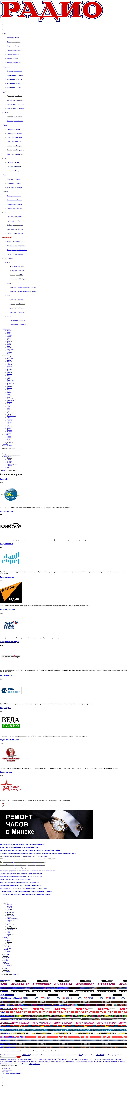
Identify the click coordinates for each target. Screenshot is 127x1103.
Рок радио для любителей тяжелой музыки (109, 1061)
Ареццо (9, 360)
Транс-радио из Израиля (14, 141)
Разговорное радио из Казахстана (17, 250)
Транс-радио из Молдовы (14, 146)
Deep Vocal (4, 1040)
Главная (2, 470)
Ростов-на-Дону (11, 412)
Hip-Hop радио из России (14, 216)
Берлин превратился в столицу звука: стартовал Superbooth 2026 (20, 885)
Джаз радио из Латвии (17, 308)
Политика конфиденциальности (12, 1073)
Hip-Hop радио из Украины (15, 221)
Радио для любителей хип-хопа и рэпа (84, 1059)
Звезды (9, 436)
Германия (9, 335)
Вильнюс (9, 371)
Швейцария (10, 353)
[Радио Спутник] (11, 602)
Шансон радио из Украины (15, 121)
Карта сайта (6, 1068)
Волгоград (9, 374)
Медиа (8, 439)
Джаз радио (10, 1059)
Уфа (8, 425)
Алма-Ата (9, 357)
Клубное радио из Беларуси (15, 79)
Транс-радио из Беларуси (14, 137)
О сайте (5, 444)
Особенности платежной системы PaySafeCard (17, 1019)
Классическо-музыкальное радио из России (23, 287)
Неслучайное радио (7, 1047)
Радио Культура (7, 609)
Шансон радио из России (14, 116)
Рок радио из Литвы (13, 54)
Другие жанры (8, 258)
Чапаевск (9, 430)
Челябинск (9, 431)
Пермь (8, 409)
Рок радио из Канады (13, 58)
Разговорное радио (34, 1061)
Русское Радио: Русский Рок (10, 998)
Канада (9, 343)
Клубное (9, 1055)
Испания (9, 338)
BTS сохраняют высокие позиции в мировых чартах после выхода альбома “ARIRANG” (28, 859)
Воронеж (9, 375)
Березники (9, 366)
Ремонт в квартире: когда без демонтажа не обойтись (15, 879)
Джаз (8, 295)
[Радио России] (11, 569)
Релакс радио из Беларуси (14, 204)
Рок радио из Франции (13, 62)
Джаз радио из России (16, 299)
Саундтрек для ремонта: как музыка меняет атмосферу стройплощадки (21, 873)
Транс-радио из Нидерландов (15, 150)
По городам (6, 355)
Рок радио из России (13, 37)
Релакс (5, 191)
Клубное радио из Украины (15, 75)
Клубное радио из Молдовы (15, 83)
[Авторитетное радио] (11, 667)
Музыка (9, 440)
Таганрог (9, 420)
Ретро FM (16, 974)
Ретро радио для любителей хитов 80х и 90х (80, 1061)
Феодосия (9, 426)
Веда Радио (5, 707)
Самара (9, 414)
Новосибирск (10, 400)
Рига (8, 411)
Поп (4, 158)
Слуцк (8, 417)
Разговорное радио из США (15, 254)
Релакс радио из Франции (14, 208)
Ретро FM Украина (7, 1023)
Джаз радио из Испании (17, 312)
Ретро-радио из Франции (14, 187)
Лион (8, 391)
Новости (6, 434)
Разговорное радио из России (15, 241)
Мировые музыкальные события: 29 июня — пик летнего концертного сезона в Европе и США (30, 850)
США (8, 350)
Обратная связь (7, 445)
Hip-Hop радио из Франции (15, 233)
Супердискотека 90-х (8, 1033)
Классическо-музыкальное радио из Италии (23, 291)
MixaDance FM (5, 991)
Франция (9, 352)
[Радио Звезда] (11, 797)
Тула (8, 423)
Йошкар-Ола (10, 380)
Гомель (9, 377)
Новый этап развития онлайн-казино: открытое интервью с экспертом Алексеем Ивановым (34, 1005)
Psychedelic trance (6, 1016)
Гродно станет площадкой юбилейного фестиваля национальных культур (23, 862)
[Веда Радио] (11, 733)
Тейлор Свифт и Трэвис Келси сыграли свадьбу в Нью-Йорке (19, 847)
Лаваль (9, 389)
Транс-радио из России (13, 129)
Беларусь (9, 330)
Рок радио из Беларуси (13, 46)
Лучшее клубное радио (44, 1059)
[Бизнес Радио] (11, 537)
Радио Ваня (4, 1012)
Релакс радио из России (14, 196)
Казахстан (9, 341)
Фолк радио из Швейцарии (18, 279)
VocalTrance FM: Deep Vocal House (12, 1037)
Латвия (9, 344)
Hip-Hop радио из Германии (15, 229)
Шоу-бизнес (10, 442)
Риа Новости (6, 675)
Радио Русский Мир (9, 740)
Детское (9, 316)
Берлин (9, 367)
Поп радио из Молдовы (14, 171)
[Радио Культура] (11, 635)
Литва (8, 346)
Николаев (9, 403)
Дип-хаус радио (18, 1059)
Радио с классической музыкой (102, 1059)
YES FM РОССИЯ (7, 1009)
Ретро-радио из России (13, 179)
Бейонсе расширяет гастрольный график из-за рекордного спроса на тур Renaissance (26, 891)
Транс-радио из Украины (14, 133)
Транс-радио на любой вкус (8, 1063)
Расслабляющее (63, 1054)
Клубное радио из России (14, 71)
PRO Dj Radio (5, 981)
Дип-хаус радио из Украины (15, 100)
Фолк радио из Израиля (17, 270)
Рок (4, 33)
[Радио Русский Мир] (11, 765)
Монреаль (9, 395)
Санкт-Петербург (11, 416)
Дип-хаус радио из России (14, 96)
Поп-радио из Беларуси (14, 166)
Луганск (9, 392)
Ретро (5, 175)
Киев (8, 385)
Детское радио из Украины (18, 324)
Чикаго (9, 433)
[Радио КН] (11, 504)
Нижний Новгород (12, 399)
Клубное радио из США (14, 87)
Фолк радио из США (16, 275)
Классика (9, 283)
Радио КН (4, 479)
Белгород (9, 364)
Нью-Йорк (9, 402)
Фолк (8, 262)
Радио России (6, 543)
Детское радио (3, 1059)
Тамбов (9, 931)
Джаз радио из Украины (17, 304)
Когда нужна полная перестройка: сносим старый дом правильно (19, 882)
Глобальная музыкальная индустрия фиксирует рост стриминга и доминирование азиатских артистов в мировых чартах (38, 853)
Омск (8, 406)
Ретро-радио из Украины (14, 183)
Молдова (9, 347)
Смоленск (9, 419)
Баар (8, 363)
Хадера (9, 428)
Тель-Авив (9, 422)
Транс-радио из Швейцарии (15, 154)
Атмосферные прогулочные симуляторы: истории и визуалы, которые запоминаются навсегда (28, 870)
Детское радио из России (17, 320)
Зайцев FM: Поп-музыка (9, 1002)
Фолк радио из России (17, 266)
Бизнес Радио (6, 511)
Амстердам (10, 358)
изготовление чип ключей (13, 1051)
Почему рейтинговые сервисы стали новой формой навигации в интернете (22, 865)
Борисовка (9, 369)
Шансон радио (25, 1063)
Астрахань (9, 361)
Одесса (8, 405)
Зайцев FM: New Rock (8, 1044)
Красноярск (10, 915)
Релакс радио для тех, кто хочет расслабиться (53, 1061)
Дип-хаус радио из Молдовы (15, 108)
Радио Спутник (7, 577)
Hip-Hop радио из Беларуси (15, 225)
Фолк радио (19, 1063)
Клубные (6, 67)
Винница (9, 372)
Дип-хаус (6, 92)
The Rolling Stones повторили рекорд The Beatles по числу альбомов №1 (22, 844)
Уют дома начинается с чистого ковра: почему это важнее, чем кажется (21, 876)
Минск (8, 394)
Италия (9, 339)
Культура (9, 437)
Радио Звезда (6, 772)
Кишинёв (9, 386)
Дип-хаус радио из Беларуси (15, 104)
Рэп (4, 212)
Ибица (8, 378)
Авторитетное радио (9, 641)
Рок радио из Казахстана (14, 50)
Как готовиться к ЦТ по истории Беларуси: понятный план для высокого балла (23, 888)
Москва (9, 397)
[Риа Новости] (11, 701)
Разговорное (7, 237)
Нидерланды (10, 349)
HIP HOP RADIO (6, 995)
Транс (5, 125)
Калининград (10, 381)
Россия (8, 332)
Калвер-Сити (10, 383)
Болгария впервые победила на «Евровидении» (15, 868)
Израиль (9, 336)
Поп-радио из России (13, 162)
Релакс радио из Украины (14, 200)
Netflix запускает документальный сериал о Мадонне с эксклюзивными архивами (25, 894)
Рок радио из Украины (13, 42)
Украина (9, 333)
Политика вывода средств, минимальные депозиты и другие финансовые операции (31, 988)
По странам (6, 329)
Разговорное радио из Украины (16, 245)
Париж (8, 408)
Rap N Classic (5, 1026)
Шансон (6, 112)
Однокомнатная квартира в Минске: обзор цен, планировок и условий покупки (23, 856)
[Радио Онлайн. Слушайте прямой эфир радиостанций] (52, 21)
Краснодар (9, 388)
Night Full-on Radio (7, 1030)
